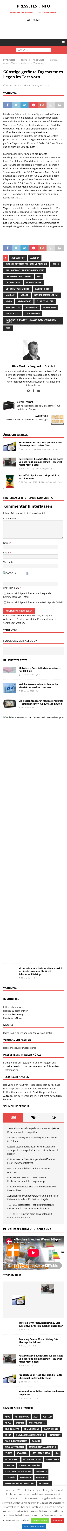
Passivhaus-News (12, 1018)
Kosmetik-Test (43, 288)
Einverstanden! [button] (40, 1520)
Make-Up (10, 295)
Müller (24, 295)
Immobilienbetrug (13, 1014)
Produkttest (13, 307)
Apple (8, 1422)
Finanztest (54, 1435)
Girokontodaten (14, 1447)
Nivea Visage (24, 301)
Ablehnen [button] (57, 1520)
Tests (24, 59)
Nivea (9, 301)
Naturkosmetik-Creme (46, 295)
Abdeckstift (18, 257)
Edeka (8, 1435)
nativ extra (52, 1459)
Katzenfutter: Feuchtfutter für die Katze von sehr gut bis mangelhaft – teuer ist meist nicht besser (41, 461)
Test (8, 328)
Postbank (41, 1477)
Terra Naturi (33, 313)
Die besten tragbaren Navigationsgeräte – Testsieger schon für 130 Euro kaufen (41, 702)
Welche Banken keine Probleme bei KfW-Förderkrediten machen (38, 686)
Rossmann (31, 307)
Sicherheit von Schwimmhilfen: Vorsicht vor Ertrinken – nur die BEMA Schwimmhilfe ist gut (41, 971)
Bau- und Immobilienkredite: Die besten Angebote (41, 1393)
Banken (20, 1422)
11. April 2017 (26, 449)
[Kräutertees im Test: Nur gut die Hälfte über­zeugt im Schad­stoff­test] (9, 446)
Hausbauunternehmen (15, 1010)
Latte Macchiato (41, 1453)
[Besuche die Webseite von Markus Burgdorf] (28, 390)
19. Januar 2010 (27, 691)
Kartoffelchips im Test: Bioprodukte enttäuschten (39, 477)
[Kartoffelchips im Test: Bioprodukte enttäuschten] (9, 481)
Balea (56, 264)
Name (6, 542)
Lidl (56, 1453)
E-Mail (6, 552)
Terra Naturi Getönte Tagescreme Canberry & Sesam (31, 320)
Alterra (34, 257)
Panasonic (26, 1477)
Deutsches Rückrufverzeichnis (19, 1047)
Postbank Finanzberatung (19, 1483)
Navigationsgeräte (29, 1465)
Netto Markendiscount (18, 1471)
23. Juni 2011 (26, 978)
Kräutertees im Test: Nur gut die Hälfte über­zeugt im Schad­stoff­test (40, 444)
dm (38, 276)
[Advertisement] (35, 30)
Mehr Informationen (34, 1526)
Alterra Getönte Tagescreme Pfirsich (26, 264)
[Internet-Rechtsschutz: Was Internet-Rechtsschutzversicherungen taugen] (47, 1300)
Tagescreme (49, 307)
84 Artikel (50, 366)
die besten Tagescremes (18, 276)
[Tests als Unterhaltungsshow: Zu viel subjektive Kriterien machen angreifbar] (18, 1289)
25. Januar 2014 (27, 707)
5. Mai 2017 (25, 468)
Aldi (36, 1416)
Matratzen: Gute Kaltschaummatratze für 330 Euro (40, 669)
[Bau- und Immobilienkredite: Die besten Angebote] (33, 1300)
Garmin (36, 1441)
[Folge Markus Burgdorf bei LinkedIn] (37, 390)
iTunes (8, 1453)
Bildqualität (12, 1429)
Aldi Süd (47, 1416)
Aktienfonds (22, 1416)
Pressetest (45, 1483)
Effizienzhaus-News (14, 1007)
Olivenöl (10, 1477)
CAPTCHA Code (11, 587)
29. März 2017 (27, 1398)
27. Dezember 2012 (29, 482)
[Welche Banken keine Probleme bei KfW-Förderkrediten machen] (9, 688)
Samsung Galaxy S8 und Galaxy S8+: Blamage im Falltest (39, 1341)
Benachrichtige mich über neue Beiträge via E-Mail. (35, 602)
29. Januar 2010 (27, 674)
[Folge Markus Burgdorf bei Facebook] (32, 390)
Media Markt (12, 1459)
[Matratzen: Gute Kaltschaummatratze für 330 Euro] (9, 670)
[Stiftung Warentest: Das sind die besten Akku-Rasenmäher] (18, 1310)
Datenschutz (51, 1429)
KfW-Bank (22, 1453)
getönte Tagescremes (17, 288)
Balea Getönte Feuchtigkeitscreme (25, 270)
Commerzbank (31, 1429)
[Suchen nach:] (33, 49)
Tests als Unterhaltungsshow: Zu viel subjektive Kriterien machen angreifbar (41, 1324)
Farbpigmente (33, 282)
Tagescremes (13, 313)
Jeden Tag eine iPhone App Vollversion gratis (27, 1032)
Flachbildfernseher (16, 1441)
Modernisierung (32, 1459)
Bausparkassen (36, 1422)
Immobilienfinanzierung (42, 1447)
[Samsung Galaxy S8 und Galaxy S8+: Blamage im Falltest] (33, 1289)
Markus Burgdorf (35, 85)
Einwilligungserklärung (30, 1435)
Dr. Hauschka (13, 282)
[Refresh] (27, 573)
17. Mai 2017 (26, 1329)
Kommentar (9, 518)
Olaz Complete (45, 301)
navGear (9, 1465)
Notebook (41, 1471)
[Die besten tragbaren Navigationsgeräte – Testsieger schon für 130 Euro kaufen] (9, 703)
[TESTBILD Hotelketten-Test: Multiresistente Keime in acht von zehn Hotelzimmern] (47, 1310)
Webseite (8, 562)
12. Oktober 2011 (14, 85)
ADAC (7, 1416)
